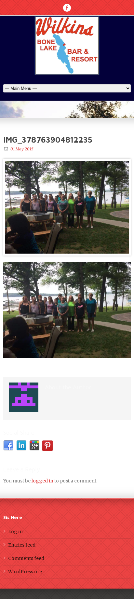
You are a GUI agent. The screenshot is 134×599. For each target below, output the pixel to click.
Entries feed (21, 545)
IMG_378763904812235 (47, 139)
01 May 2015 (22, 148)
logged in (42, 481)
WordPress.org (25, 572)
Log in (15, 532)
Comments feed (26, 558)
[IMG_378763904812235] (67, 207)
